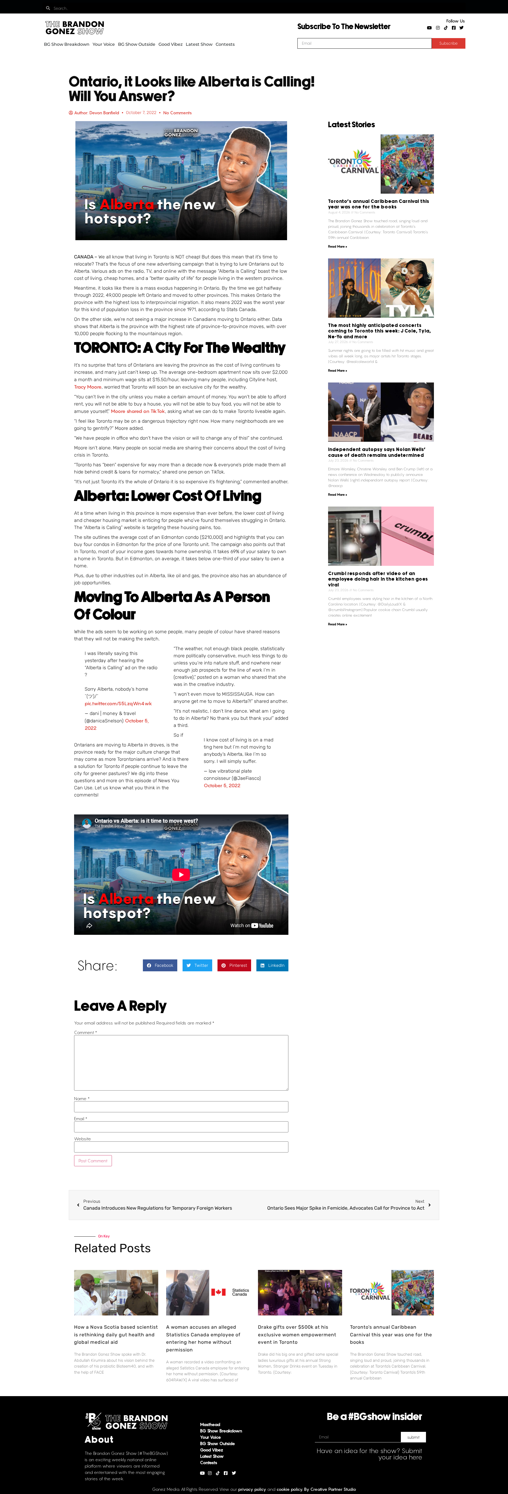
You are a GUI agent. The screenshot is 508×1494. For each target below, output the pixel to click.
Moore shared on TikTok (138, 411)
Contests (225, 44)
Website (82, 1139)
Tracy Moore (88, 387)
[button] (160, 965)
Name (82, 1098)
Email (80, 1119)
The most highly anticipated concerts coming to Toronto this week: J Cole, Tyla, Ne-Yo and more (379, 331)
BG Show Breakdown (66, 44)
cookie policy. (289, 1489)
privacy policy (252, 1489)
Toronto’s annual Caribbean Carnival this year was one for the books (391, 1334)
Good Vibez (170, 44)
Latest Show (199, 44)
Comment (85, 1032)
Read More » (337, 246)
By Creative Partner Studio (330, 1489)
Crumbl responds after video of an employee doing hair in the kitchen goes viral (378, 579)
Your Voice (104, 44)
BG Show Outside (136, 44)
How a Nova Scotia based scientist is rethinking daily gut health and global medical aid (116, 1334)
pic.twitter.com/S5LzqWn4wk (118, 703)
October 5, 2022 (222, 785)
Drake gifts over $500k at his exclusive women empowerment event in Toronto (297, 1334)
